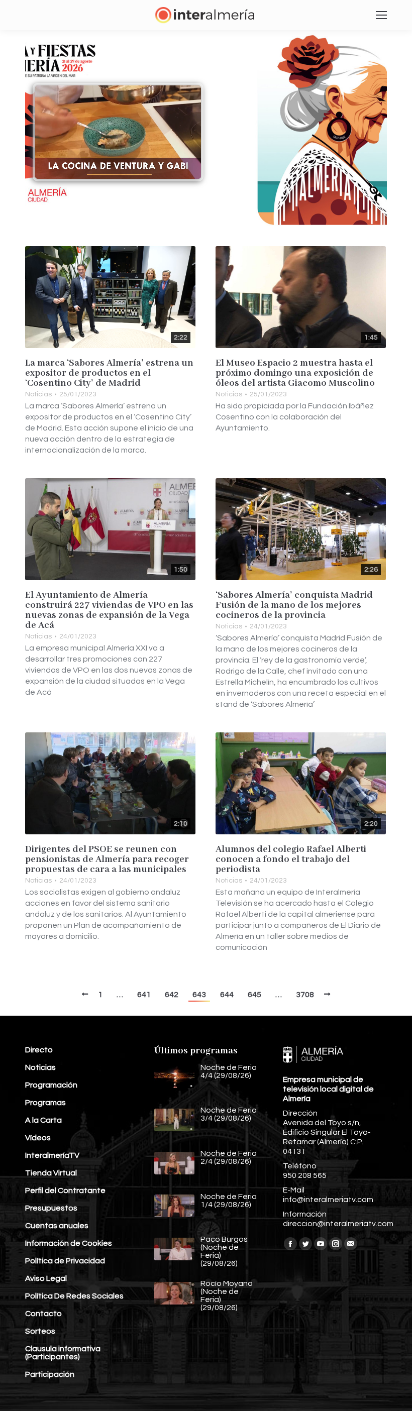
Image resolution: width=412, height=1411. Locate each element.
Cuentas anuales (56, 1226)
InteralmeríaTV (52, 1155)
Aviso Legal (46, 1278)
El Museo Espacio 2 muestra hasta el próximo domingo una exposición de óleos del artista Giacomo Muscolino (295, 373)
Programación (51, 1085)
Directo (39, 1050)
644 (227, 995)
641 (144, 995)
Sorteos (40, 1331)
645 (254, 995)
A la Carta (43, 1120)
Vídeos (38, 1138)
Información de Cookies (68, 1243)
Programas (45, 1103)
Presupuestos (51, 1208)
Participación (49, 1374)
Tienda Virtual (51, 1173)
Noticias (38, 394)
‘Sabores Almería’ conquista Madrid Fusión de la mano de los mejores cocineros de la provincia (294, 605)
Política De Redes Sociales (74, 1296)
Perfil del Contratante (65, 1190)
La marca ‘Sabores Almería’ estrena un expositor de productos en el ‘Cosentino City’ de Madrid (109, 373)
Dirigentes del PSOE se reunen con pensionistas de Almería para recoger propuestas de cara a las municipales (107, 859)
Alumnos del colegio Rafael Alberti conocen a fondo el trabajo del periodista (291, 859)
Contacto (43, 1314)
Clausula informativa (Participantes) (62, 1353)
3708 (305, 995)
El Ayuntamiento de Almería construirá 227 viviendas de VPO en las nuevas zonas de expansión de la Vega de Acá (109, 610)
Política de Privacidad (65, 1261)
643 (199, 995)
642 (171, 995)
